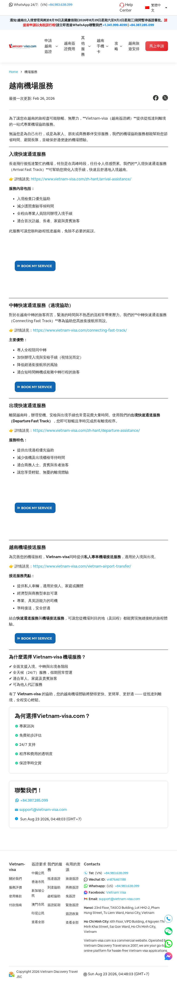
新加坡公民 (38, 893)
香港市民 (38, 882)
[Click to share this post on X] (165, 99)
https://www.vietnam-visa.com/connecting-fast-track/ (80, 330)
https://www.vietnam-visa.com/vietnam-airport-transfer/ (82, 566)
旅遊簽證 (72, 878)
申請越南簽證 (48, 46)
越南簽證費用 (69, 46)
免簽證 (70, 896)
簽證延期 (53, 905)
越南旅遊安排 (133, 46)
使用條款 (15, 896)
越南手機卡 (100, 46)
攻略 (116, 46)
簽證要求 (39, 864)
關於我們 (15, 878)
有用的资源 (73, 867)
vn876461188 (116, 879)
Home (13, 72)
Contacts (92, 864)
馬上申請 (156, 46)
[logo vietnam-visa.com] (22, 46)
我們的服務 (54, 867)
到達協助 (53, 887)
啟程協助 (53, 896)
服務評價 (15, 887)
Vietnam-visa (17, 867)
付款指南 (15, 905)
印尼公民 (38, 913)
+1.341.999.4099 (115, 25)
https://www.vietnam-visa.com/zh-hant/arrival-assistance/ (81, 179)
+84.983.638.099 (60, 5)
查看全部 (38, 922)
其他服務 (83, 46)
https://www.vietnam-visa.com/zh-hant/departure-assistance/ (86, 430)
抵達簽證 (53, 878)
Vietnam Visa (116, 892)
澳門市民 (38, 904)
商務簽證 (72, 887)
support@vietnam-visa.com (43, 809)
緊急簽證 (72, 905)
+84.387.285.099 (141, 25)
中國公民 (38, 873)
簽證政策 (72, 914)
